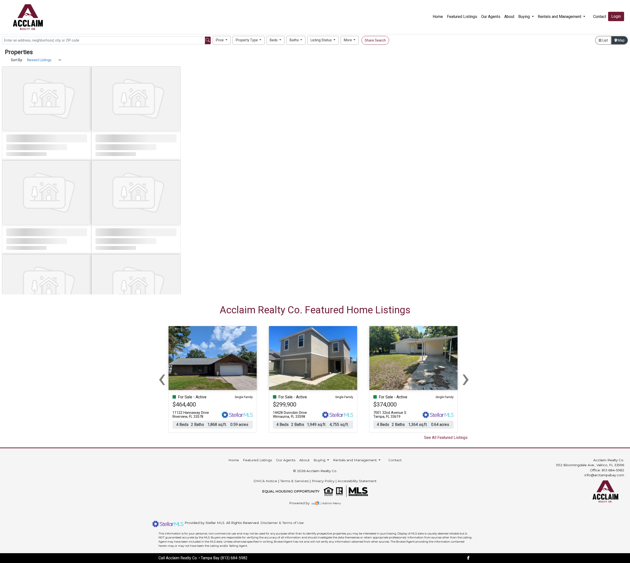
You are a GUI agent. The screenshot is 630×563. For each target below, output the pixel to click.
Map (621, 40)
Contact (395, 460)
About (509, 16)
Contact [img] (599, 16)
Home (438, 16)
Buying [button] (524, 16)
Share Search (375, 40)
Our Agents (490, 16)
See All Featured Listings (446, 437)
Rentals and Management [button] (560, 16)
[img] (302, 503)
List (605, 40)
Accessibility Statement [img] (357, 481)
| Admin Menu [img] (331, 503)
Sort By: (17, 60)
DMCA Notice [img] (265, 481)
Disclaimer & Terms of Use (282, 523)
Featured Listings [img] (462, 16)
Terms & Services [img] (294, 481)
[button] (222, 40)
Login (616, 16)
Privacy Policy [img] (323, 481)
